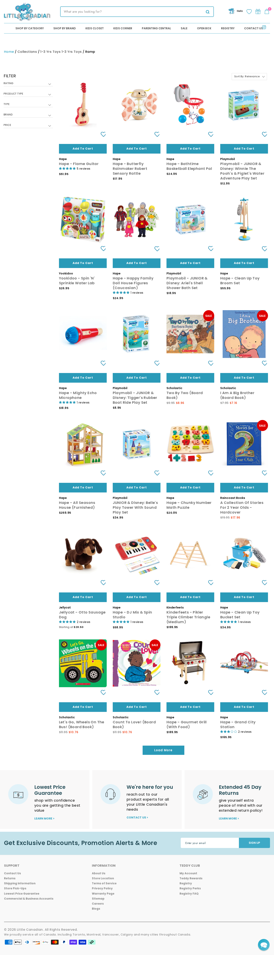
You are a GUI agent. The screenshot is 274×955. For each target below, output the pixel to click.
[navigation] (28, 103)
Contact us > (137, 817)
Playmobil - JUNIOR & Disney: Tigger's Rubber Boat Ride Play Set (135, 397)
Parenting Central (156, 28)
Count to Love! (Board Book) (134, 724)
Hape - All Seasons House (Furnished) (77, 505)
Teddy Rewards (191, 878)
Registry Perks (190, 888)
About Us (98, 873)
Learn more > (44, 818)
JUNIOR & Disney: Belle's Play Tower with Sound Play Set (135, 507)
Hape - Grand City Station (238, 724)
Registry (227, 28)
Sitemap (98, 899)
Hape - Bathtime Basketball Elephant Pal (189, 166)
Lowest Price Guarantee (21, 894)
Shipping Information (20, 883)
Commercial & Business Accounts (28, 899)
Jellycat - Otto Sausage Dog (82, 615)
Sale (184, 28)
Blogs (96, 909)
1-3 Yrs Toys (50, 51)
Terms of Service (104, 883)
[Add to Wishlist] (102, 134)
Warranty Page (103, 894)
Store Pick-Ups (15, 888)
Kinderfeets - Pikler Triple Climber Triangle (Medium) (188, 617)
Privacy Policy (102, 888)
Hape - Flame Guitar (79, 163)
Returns (9, 878)
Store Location (103, 878)
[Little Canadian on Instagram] (264, 28)
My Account (188, 873)
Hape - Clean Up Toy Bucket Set (240, 615)
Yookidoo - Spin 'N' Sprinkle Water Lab (77, 280)
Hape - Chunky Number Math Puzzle (189, 505)
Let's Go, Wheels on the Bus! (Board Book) (81, 724)
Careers (98, 904)
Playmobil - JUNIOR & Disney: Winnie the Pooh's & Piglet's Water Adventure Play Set (242, 171)
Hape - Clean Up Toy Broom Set (240, 280)
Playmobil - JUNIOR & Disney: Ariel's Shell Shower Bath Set (187, 283)
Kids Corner (122, 28)
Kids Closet (94, 28)
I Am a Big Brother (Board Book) (237, 395)
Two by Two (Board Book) (184, 395)
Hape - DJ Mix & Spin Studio (132, 615)
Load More (163, 750)
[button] (264, 945)
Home (9, 51)
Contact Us (253, 28)
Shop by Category (29, 28)
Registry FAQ (189, 894)
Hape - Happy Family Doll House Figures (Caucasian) (133, 283)
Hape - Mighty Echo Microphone (78, 395)
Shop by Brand (64, 28)
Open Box (204, 28)
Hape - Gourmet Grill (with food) (186, 724)
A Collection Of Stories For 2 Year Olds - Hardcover (241, 507)
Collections (27, 51)
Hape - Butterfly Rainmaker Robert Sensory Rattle (130, 168)
